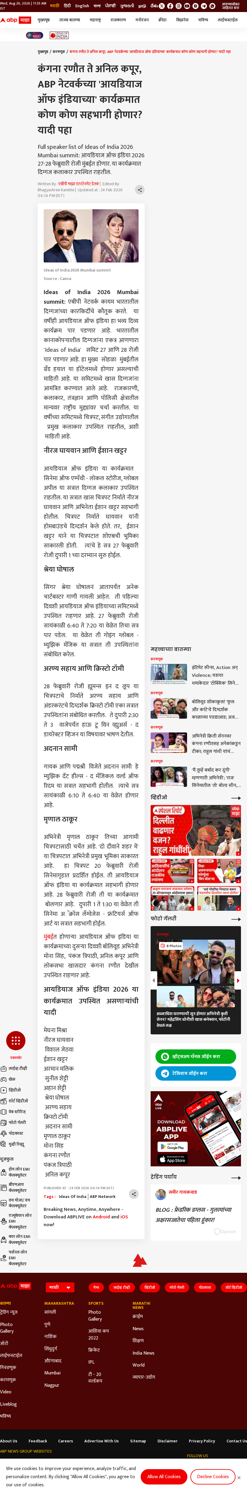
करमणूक (59, 52)
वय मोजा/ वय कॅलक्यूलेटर (19, 1203)
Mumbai (52, 1373)
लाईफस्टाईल (228, 20)
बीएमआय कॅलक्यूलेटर (18, 1187)
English (82, 6)
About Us (8, 1441)
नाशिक (50, 1337)
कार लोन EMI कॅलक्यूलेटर (19, 1239)
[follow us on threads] (178, 6)
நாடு (142, 6)
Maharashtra (57, 1303)
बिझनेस (182, 20)
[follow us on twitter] (161, 6)
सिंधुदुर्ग (50, 1349)
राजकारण (118, 20)
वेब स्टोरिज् (17, 1111)
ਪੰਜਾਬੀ (110, 6)
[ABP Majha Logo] (15, 20)
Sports (96, 1303)
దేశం (154, 6)
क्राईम (138, 1316)
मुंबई (48, 937)
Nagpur (51, 1385)
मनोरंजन (142, 20)
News (138, 1329)
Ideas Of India (72, 1197)
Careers (65, 1441)
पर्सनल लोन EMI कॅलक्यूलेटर (18, 1258)
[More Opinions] (236, 1177)
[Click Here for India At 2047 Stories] (35, 35)
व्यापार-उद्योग (144, 1377)
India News (144, 1353)
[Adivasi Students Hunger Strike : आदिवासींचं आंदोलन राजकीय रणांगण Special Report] (172, 871)
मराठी (54, 6)
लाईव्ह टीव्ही (18, 1068)
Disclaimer (168, 1441)
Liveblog (8, 1404)
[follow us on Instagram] (195, 6)
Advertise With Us (101, 1441)
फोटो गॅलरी (17, 1122)
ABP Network (103, 1197)
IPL (91, 1362)
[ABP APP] (173, 1147)
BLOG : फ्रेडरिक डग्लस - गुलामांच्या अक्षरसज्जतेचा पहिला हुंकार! (193, 1215)
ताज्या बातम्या (69, 20)
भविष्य (203, 20)
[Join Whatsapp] (212, 6)
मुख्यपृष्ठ (44, 20)
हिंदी (67, 6)
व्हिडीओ (15, 1090)
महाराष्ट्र (95, 20)
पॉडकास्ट (16, 1133)
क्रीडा (162, 20)
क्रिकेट (94, 1350)
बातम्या (5, 1303)
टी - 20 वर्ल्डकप (95, 1378)
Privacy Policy (202, 1441)
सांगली (50, 1312)
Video (5, 1392)
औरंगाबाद (52, 1361)
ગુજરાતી (127, 6)
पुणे (47, 1325)
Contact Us (237, 1441)
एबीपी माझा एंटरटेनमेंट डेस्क (78, 183)
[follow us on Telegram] (204, 6)
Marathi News (141, 1305)
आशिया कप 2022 (98, 1335)
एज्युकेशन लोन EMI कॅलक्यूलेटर (20, 1221)
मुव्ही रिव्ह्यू (16, 1144)
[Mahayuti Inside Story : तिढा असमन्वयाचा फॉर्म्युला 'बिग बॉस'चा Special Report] (219, 871)
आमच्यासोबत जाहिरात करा (230, 6)
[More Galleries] (236, 918)
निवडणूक (8, 1368)
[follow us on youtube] (187, 6)
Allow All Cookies (164, 1477)
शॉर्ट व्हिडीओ (18, 1100)
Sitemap (138, 1441)
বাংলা (97, 6)
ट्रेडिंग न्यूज (8, 1312)
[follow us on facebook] (170, 6)
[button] (16, 1046)
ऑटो (4, 1343)
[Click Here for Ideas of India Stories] (59, 35)
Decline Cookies (213, 1477)
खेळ (12, 1079)
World (139, 1365)
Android (101, 1217)
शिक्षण (138, 1341)
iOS (124, 1217)
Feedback (38, 1441)
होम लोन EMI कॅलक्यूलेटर (19, 1172)
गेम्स (96, 1288)
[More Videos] (236, 797)
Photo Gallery (7, 1328)
